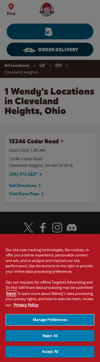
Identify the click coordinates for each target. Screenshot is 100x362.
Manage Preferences (50, 319)
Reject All (50, 335)
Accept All (50, 351)
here (11, 293)
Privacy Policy (26, 304)
